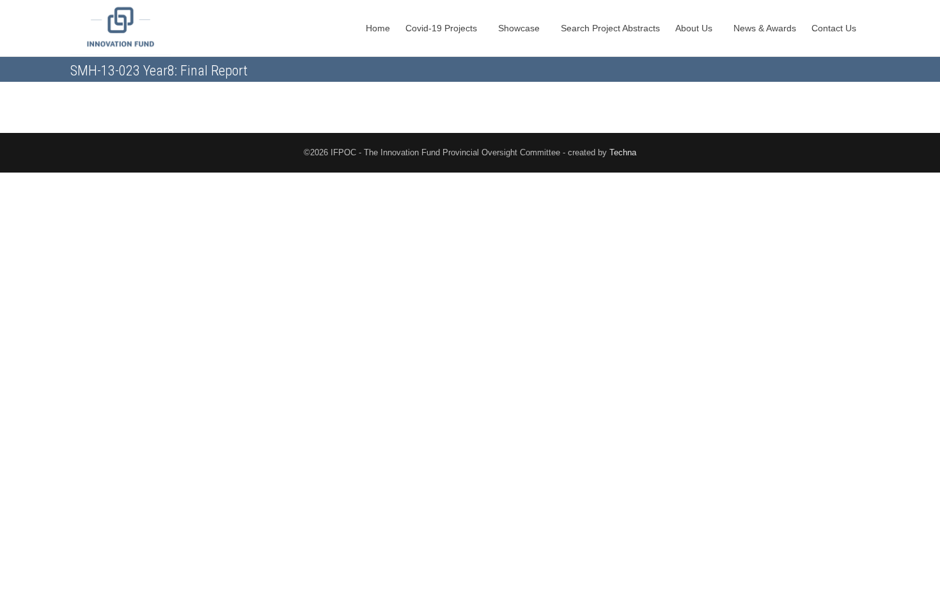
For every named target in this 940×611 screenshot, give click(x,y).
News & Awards (764, 28)
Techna (622, 152)
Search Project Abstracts (610, 28)
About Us (695, 28)
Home (378, 28)
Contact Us (835, 28)
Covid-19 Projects (442, 28)
